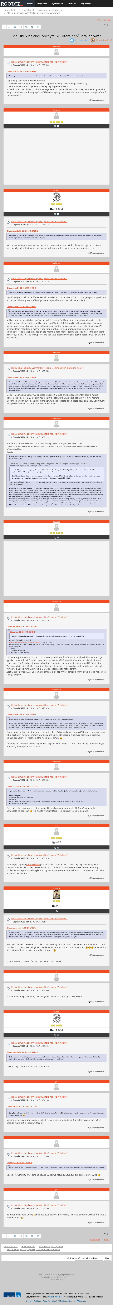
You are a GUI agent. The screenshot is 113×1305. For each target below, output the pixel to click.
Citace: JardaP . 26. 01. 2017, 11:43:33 (21, 377)
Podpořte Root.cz (67, 1301)
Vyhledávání (57, 4)
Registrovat (86, 4)
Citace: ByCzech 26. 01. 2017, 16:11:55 (21, 1106)
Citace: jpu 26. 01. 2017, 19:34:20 (19, 1163)
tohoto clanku (33, 864)
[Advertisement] (56, 157)
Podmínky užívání (51, 1301)
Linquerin (56, 888)
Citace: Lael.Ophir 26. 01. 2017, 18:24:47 (22, 1052)
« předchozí (100, 20)
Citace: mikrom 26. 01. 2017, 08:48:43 (21, 71)
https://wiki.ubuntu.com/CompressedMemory (25, 642)
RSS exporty (82, 1301)
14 (21, 27)
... (9, 27)
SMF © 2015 (54, 1275)
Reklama (56, 110)
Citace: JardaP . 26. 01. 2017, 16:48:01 (21, 714)
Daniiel (53, 1277)
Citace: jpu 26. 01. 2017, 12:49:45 (22, 632)
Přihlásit (72, 4)
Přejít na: (70, 1258)
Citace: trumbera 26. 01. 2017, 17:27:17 (22, 786)
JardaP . (56, 190)
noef (56, 826)
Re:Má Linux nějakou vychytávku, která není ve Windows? (39, 61)
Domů (30, 4)
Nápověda (42, 4)
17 (38, 27)
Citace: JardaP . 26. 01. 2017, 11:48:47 (21, 288)
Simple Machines (67, 1275)
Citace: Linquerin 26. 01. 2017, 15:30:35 (22, 928)
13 (15, 27)
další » (108, 20)
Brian (70, 1277)
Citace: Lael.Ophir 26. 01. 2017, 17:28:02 (22, 231)
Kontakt (29, 1301)
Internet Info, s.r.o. (55, 1296)
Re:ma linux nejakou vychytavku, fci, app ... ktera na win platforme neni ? (47, 367)
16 (32, 27)
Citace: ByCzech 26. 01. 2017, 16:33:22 (21, 627)
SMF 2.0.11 (43, 1275)
